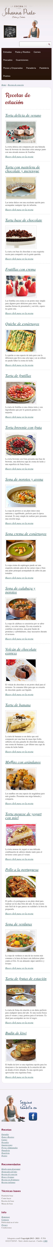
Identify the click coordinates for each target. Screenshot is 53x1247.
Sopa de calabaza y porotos (20, 589)
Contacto (5, 1219)
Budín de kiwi (15, 1032)
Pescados (7, 60)
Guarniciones (22, 60)
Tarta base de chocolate (23, 219)
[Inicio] (19, 11)
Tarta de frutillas (18, 375)
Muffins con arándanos (23, 761)
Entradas (7, 52)
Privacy (4, 1225)
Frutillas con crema (20, 269)
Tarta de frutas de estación (26, 978)
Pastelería (44, 68)
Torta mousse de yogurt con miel (23, 815)
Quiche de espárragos (22, 323)
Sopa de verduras (18, 923)
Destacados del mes (9, 1171)
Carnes (37, 52)
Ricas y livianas (7, 1177)
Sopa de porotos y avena (24, 479)
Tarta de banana (18, 704)
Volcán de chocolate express (21, 650)
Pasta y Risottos (22, 52)
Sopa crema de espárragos (25, 533)
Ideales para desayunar (10, 1169)
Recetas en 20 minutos (10, 1179)
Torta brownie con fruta (23, 427)
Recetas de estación (9, 1174)
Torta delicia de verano (23, 115)
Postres (6, 76)
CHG (45, 1241)
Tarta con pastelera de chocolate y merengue (22, 168)
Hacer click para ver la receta (19, 156)
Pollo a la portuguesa (21, 869)
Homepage (5, 1217)
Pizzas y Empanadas (13, 68)
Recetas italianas (8, 1182)
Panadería (31, 68)
